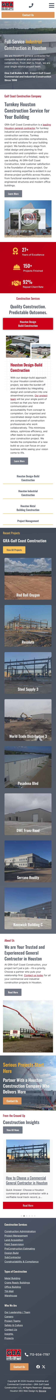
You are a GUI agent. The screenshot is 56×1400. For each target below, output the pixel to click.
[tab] (28, 324)
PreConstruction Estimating (19, 1248)
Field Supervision (14, 1244)
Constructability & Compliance (21, 1261)
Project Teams (12, 1320)
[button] (27, 219)
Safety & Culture (13, 1325)
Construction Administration (20, 1231)
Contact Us (10, 1329)
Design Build (11, 1252)
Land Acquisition (13, 1239)
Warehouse (10, 1295)
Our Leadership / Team (17, 1312)
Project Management (16, 1235)
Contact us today (33, 975)
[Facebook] (38, 1366)
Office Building (12, 1286)
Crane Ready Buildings (17, 1282)
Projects (9, 1338)
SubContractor (12, 1257)
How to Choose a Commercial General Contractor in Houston (26, 1180)
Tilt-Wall (9, 1291)
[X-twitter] (43, 1366)
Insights (9, 1333)
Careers (8, 1316)
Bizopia (42, 1391)
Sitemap (47, 1387)
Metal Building (12, 1278)
